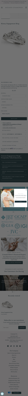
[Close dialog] (26, 189)
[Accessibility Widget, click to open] (2, 393)
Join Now (21, 201)
